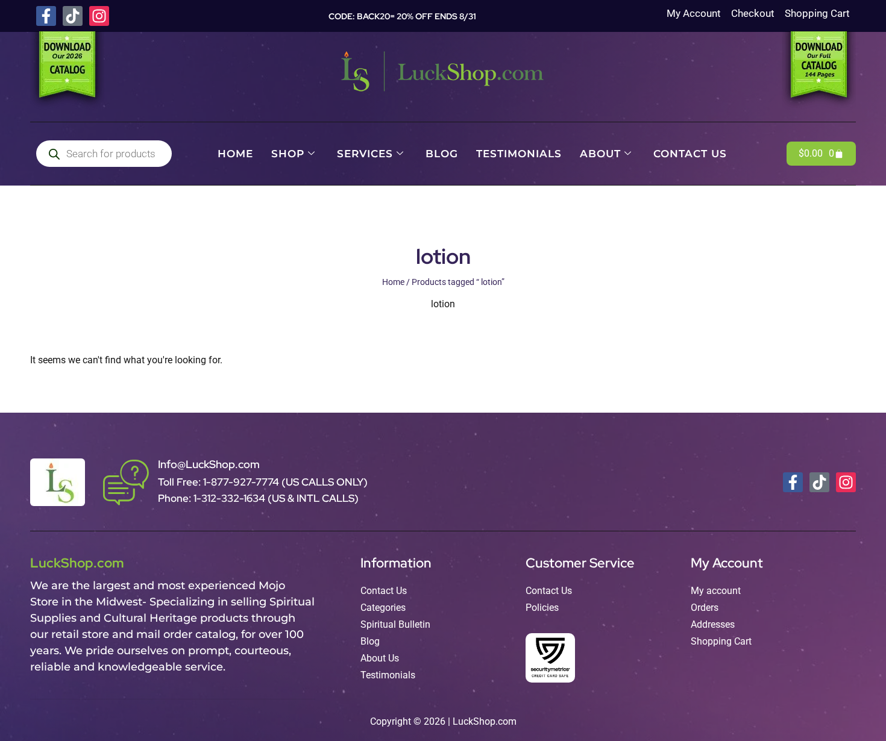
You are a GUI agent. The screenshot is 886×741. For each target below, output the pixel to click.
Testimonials (519, 154)
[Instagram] (99, 16)
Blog (442, 154)
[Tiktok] (73, 16)
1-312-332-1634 (230, 498)
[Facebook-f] (46, 16)
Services (365, 154)
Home (235, 154)
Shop (287, 154)
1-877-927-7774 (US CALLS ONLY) (285, 482)
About (600, 154)
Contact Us (690, 154)
